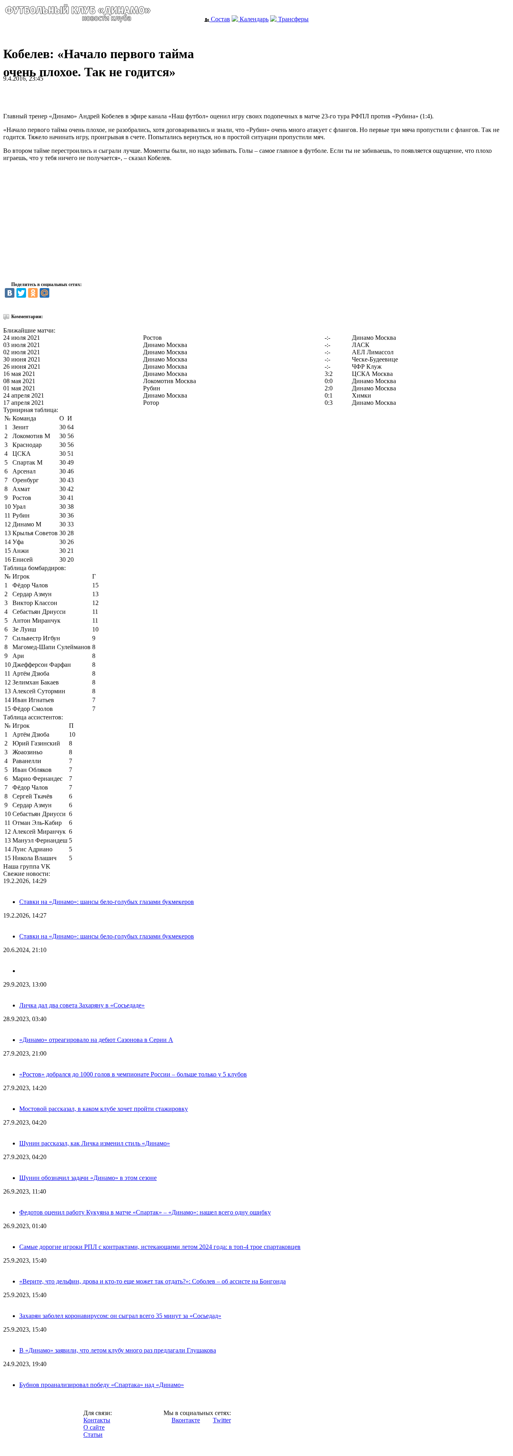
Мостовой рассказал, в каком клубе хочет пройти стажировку (103, 1108)
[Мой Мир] (44, 293)
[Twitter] (21, 293)
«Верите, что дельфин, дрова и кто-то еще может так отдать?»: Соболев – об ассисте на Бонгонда (152, 1281)
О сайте (94, 1427)
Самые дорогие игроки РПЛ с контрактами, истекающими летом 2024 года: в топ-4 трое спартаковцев (160, 1246)
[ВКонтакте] (9, 293)
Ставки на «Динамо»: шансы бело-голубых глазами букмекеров (106, 901)
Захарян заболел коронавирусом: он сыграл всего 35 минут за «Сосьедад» (120, 1315)
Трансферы (293, 19)
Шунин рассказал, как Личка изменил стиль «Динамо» (94, 1143)
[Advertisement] (97, 94)
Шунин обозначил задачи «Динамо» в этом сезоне (88, 1177)
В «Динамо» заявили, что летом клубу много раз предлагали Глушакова (117, 1350)
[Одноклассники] (33, 293)
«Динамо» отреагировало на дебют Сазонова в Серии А (96, 1039)
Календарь (253, 19)
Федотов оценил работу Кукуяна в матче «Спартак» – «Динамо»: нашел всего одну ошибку (145, 1212)
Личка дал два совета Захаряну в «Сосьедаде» (82, 1005)
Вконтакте (186, 1420)
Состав (219, 19)
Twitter (222, 1420)
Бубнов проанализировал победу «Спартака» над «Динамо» (101, 1384)
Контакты (96, 1420)
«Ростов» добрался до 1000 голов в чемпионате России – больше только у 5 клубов (133, 1074)
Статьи (93, 1434)
